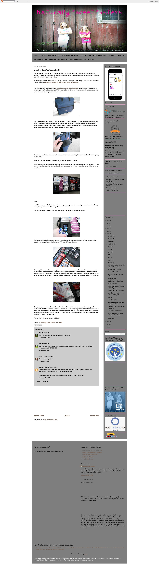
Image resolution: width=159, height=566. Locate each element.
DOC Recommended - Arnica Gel (116, 290)
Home (35, 55)
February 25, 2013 (44, 337)
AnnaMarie (42, 333)
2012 (108, 321)
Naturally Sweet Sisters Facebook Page (92, 450)
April (109, 257)
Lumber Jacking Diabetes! (114, 272)
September (111, 244)
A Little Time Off (112, 284)
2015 (108, 228)
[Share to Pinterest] (41, 325)
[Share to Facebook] (39, 325)
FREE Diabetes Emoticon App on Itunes (82, 59)
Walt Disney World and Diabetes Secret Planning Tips (50, 59)
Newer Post (39, 416)
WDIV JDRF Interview (87, 459)
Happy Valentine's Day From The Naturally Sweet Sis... (116, 287)
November (110, 239)
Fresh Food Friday (112, 279)
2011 (108, 324)
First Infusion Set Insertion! (115, 311)
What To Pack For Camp (112, 190)
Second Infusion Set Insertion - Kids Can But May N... (116, 303)
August (110, 247)
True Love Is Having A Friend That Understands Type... (116, 266)
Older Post (94, 416)
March (110, 260)
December (110, 236)
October (110, 241)
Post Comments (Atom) (50, 419)
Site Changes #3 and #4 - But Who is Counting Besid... (116, 294)
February (110, 263)
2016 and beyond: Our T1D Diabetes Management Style (97, 55)
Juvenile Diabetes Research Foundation (92, 452)
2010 (108, 327)
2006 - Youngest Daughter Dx (50, 55)
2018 (108, 220)
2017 (108, 223)
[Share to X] (38, 325)
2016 (108, 226)
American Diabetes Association (89, 455)
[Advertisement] (67, 400)
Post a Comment (42, 381)
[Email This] (35, 325)
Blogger (86, 554)
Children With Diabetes (88, 457)
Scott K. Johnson (44, 356)
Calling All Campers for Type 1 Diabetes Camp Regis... (115, 314)
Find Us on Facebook (111, 166)
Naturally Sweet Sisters (48, 322)
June (109, 252)
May (109, 255)
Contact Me (121, 55)
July (109, 249)
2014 (108, 231)
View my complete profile (87, 475)
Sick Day (110, 297)
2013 (108, 234)
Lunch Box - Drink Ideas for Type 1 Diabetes (116, 307)
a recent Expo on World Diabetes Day (66, 88)
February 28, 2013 (44, 378)
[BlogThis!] (36, 325)
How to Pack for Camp (111, 188)
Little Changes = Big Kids (114, 269)
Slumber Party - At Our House (115, 281)
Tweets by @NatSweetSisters (112, 173)
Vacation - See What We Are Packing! (115, 275)
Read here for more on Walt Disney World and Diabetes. (61, 82)
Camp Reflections (110, 182)
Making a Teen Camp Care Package (115, 179)
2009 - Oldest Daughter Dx (70, 55)
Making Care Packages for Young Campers (114, 185)
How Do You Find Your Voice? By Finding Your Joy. (114, 146)
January (110, 318)
